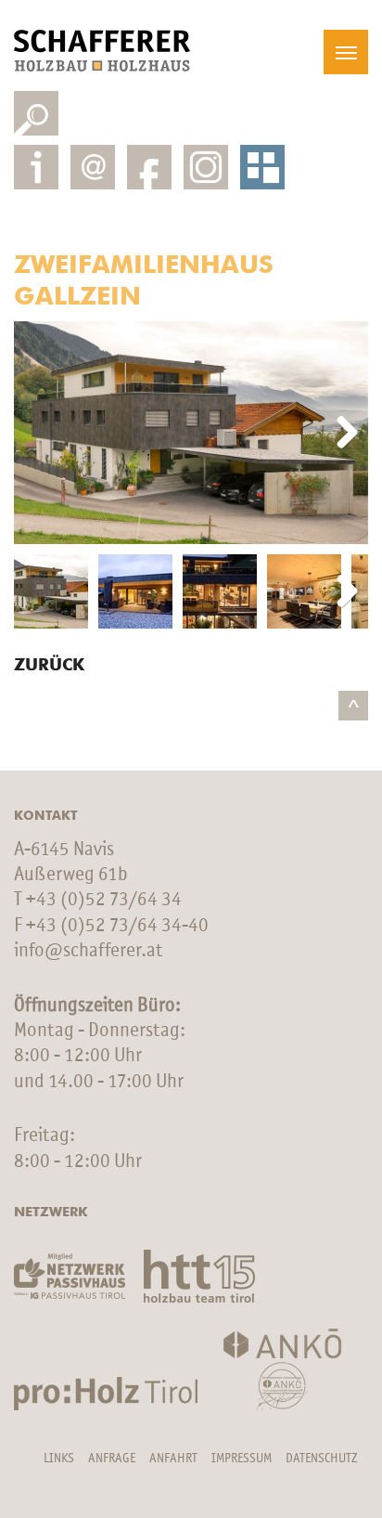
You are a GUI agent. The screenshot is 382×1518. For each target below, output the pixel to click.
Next (340, 433)
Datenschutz (321, 1458)
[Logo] (102, 50)
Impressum (241, 1458)
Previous (41, 433)
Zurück (49, 665)
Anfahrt (173, 1458)
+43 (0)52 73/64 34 (104, 900)
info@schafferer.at (88, 951)
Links (59, 1458)
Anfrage (111, 1458)
